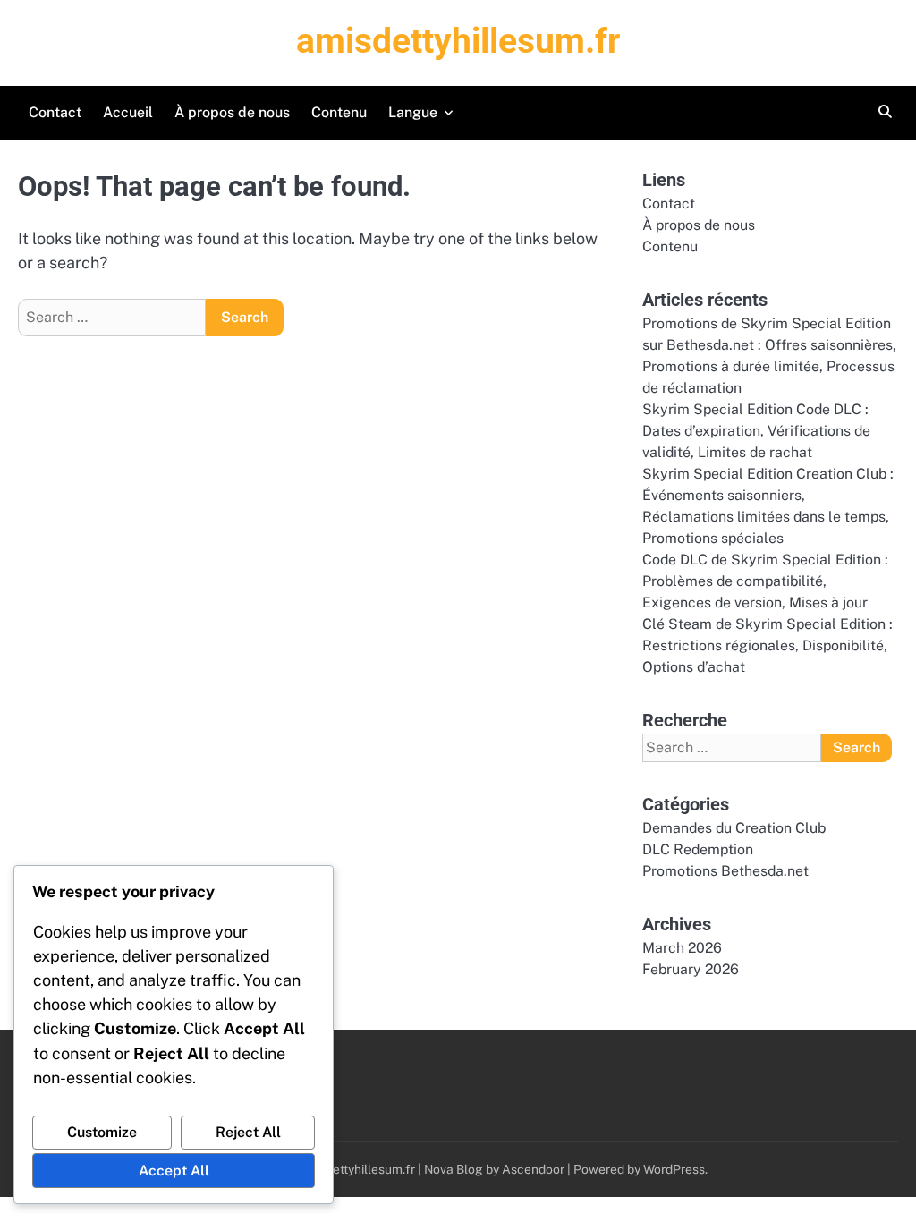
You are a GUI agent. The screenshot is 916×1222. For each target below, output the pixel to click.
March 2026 (682, 947)
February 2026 (690, 969)
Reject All (248, 1132)
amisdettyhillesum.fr (458, 41)
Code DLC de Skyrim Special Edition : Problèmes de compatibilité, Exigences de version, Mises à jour (765, 581)
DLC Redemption (697, 849)
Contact (55, 112)
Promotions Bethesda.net (725, 870)
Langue (412, 112)
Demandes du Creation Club (734, 827)
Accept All (174, 1170)
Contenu (339, 112)
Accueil (128, 112)
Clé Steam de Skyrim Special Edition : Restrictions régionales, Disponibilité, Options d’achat (767, 645)
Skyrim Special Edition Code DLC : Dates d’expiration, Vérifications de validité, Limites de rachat (756, 431)
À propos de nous (232, 112)
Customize (102, 1132)
